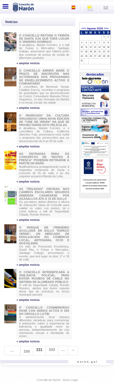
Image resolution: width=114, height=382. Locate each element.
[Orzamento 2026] (95, 136)
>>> (106, 28)
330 (27, 351)
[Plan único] (95, 166)
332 (52, 349)
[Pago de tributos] (95, 128)
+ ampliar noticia (28, 63)
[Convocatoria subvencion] (95, 184)
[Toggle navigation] (5, 6)
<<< (83, 28)
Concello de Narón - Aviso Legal (57, 379)
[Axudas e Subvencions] (95, 112)
